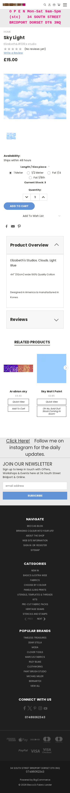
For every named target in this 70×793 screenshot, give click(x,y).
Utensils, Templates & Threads (35, 594)
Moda (35, 647)
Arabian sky (18, 391)
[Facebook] (6, 226)
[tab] (35, 320)
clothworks (35, 666)
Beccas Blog (35, 526)
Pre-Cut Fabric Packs (35, 604)
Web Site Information (35, 540)
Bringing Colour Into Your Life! (35, 530)
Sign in (27, 545)
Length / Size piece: (35, 167)
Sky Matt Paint (51, 391)
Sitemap (35, 550)
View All (35, 685)
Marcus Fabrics (35, 657)
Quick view (18, 401)
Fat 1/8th (39, 177)
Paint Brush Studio (35, 671)
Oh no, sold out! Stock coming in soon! (52, 411)
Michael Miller (35, 676)
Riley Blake (35, 661)
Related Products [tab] (32, 342)
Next (65, 367)
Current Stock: (35, 182)
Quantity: (35, 190)
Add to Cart (18, 408)
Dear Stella (35, 642)
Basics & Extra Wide (35, 575)
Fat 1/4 (56, 173)
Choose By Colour (35, 585)
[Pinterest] (19, 226)
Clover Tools (35, 652)
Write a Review (13, 53)
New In (35, 570)
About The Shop (35, 535)
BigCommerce (41, 779)
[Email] (13, 226)
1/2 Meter (37, 173)
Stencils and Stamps (35, 613)
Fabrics (35, 580)
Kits (35, 599)
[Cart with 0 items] (59, 4)
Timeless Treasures (35, 637)
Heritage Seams (35, 609)
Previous (4, 367)
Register (41, 545)
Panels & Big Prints (35, 589)
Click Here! (18, 441)
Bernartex (35, 681)
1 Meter (18, 173)
